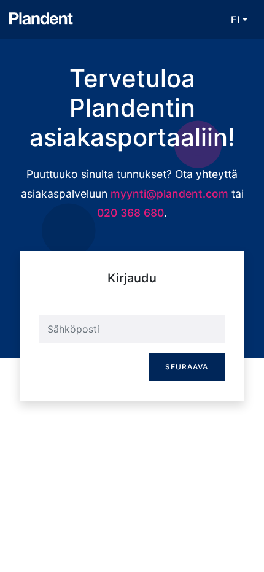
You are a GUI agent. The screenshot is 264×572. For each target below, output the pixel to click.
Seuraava (186, 366)
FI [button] (235, 20)
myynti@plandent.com (169, 193)
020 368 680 (130, 212)
